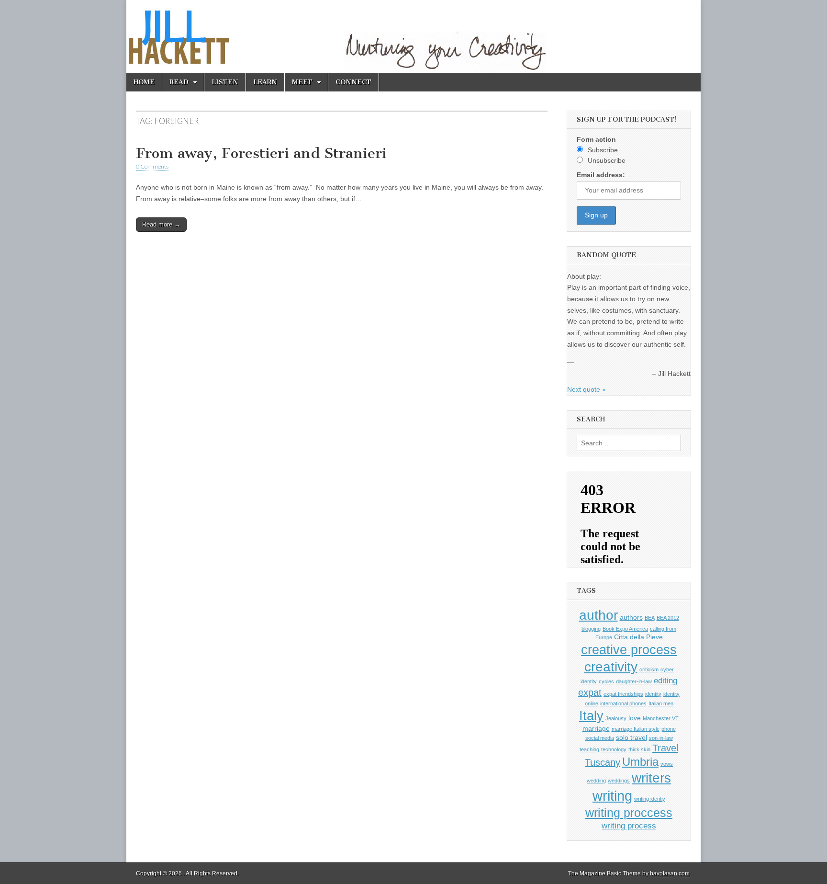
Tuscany (602, 762)
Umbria (640, 761)
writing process (629, 825)
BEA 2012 (668, 618)
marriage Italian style (635, 729)
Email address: (601, 175)
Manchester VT (661, 718)
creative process (629, 649)
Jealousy (615, 718)
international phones (623, 703)
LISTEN (225, 82)
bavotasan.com (670, 873)
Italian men (660, 703)
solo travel (631, 737)
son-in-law (661, 738)
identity (653, 694)
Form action (596, 139)
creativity (610, 666)
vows (666, 764)
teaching (589, 749)
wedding (596, 780)
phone (668, 729)
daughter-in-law (634, 681)
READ (179, 82)
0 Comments (152, 166)
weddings (619, 780)
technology (613, 749)
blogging (591, 629)
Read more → (161, 224)
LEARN (265, 82)
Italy (591, 715)
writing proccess (628, 812)
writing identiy (649, 799)
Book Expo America (625, 629)
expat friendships (623, 694)
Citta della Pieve (638, 637)
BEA (650, 618)
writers (651, 778)
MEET (302, 82)
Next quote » (586, 389)
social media (599, 738)
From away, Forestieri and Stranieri (261, 153)
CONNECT (353, 82)
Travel (665, 748)
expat (590, 692)
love (634, 718)
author (598, 615)
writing (612, 796)
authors (631, 617)
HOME (144, 82)
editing (665, 680)
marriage (596, 728)
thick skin (639, 749)
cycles (606, 681)
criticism (649, 669)
